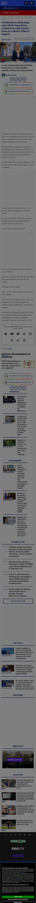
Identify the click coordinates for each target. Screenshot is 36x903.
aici (23, 878)
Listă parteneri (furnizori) (6, 893)
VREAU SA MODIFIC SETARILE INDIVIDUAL (18, 899)
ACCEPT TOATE (18, 896)
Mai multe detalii (22, 872)
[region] (18, 882)
